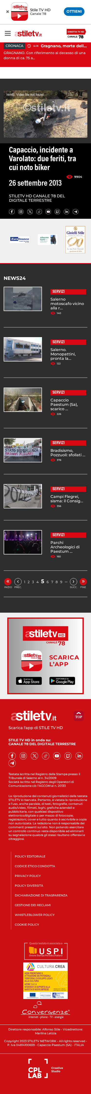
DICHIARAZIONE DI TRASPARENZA (41, 895)
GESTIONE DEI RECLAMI (33, 905)
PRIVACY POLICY (28, 876)
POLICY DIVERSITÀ (29, 885)
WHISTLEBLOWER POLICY (35, 915)
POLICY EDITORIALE (30, 856)
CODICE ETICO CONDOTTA (35, 866)
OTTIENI (74, 11)
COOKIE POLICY (27, 924)
